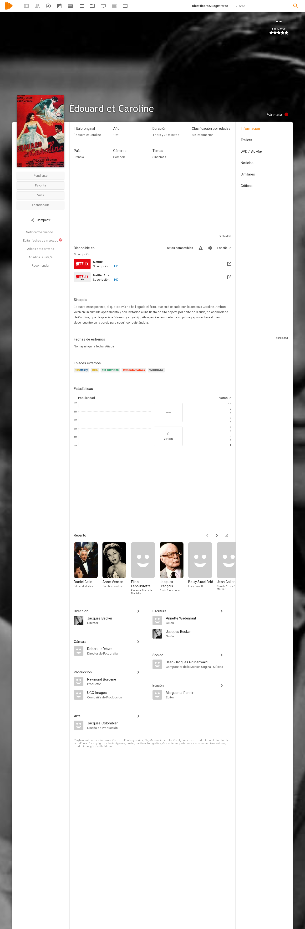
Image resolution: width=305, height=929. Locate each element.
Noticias (247, 163)
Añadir (109, 346)
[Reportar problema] (200, 248)
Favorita (40, 185)
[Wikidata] (157, 373)
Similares (248, 174)
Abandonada (40, 205)
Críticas (247, 186)
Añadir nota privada (40, 249)
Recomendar (40, 265)
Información (250, 128)
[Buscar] (295, 6)
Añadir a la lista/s (40, 257)
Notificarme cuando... (40, 232)
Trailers (246, 140)
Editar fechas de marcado (42, 240)
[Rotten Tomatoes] (135, 373)
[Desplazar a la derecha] (217, 535)
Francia (79, 157)
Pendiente (40, 175)
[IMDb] (96, 373)
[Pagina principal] (9, 9)
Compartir (43, 220)
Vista (40, 195)
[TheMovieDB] (111, 373)
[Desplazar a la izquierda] (207, 535)
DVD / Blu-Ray (252, 151)
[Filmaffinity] (82, 373)
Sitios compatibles (180, 248)
